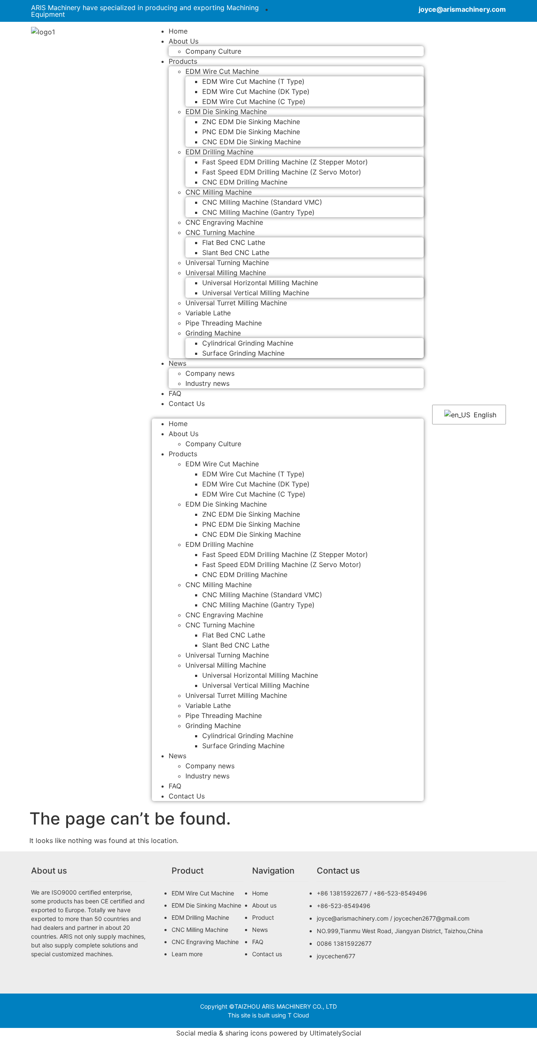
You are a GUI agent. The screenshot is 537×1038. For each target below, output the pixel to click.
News (177, 363)
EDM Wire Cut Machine (222, 71)
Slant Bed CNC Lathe (235, 252)
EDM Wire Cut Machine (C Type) (253, 101)
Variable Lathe (208, 313)
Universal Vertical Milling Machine (255, 293)
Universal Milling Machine (225, 272)
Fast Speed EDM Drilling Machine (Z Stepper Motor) (285, 162)
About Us (183, 41)
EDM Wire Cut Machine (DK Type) (256, 91)
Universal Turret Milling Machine (236, 303)
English (484, 415)
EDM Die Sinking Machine (226, 111)
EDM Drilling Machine (219, 152)
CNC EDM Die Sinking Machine (251, 142)
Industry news (207, 383)
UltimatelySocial (335, 1033)
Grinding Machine (213, 333)
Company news (210, 373)
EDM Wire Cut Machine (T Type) (253, 81)
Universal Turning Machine (227, 262)
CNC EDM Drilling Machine (244, 182)
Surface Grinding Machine (243, 353)
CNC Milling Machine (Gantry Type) (258, 212)
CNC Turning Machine (220, 232)
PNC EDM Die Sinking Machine (251, 131)
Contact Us (187, 403)
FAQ (175, 786)
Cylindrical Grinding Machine (247, 343)
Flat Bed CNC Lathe (233, 242)
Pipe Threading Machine (223, 323)
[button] (288, 413)
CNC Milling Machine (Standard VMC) (262, 202)
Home (178, 423)
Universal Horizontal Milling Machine (260, 282)
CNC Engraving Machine (224, 222)
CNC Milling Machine (218, 192)
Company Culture (213, 51)
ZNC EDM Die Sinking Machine (251, 121)
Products (183, 61)
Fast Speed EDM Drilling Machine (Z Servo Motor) (281, 172)
